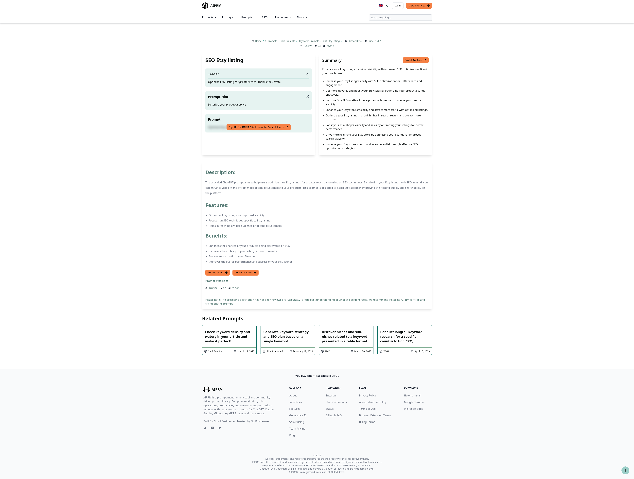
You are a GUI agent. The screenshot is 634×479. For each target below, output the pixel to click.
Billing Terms (367, 422)
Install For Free (417, 5)
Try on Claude (215, 272)
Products (207, 17)
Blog (292, 435)
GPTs (265, 17)
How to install (412, 395)
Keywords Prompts (309, 41)
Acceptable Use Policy (372, 402)
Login (398, 5)
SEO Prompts (288, 41)
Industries (295, 402)
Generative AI (297, 415)
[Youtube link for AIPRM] (213, 429)
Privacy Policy (367, 395)
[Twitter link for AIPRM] (205, 428)
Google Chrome (414, 402)
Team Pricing (297, 428)
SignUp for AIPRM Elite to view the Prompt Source (256, 127)
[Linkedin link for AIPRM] (221, 429)
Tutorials (331, 395)
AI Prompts (271, 41)
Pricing (226, 17)
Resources (281, 17)
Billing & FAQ (334, 415)
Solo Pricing (296, 422)
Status (330, 409)
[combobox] (400, 17)
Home (258, 41)
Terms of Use (367, 409)
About (300, 17)
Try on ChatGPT (243, 272)
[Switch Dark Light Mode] (387, 6)
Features (294, 409)
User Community (336, 402)
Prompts (246, 17)
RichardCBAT (356, 41)
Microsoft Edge (413, 409)
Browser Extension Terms (375, 415)
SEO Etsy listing (331, 41)
